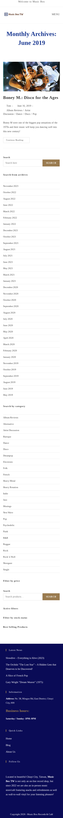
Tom (8, 106)
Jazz (5, 499)
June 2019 (8, 388)
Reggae (6, 544)
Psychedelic (9, 525)
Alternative (8, 424)
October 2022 (9, 192)
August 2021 (9, 249)
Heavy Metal (9, 481)
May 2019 (8, 395)
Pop (35, 114)
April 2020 (8, 338)
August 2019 (9, 382)
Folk (5, 468)
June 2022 (8, 205)
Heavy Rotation (10, 487)
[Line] (20, 768)
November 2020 (10, 293)
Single (6, 569)
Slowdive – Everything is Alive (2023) (25, 658)
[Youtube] (16, 768)
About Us (10, 752)
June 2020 (8, 325)
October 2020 (9, 300)
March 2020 (9, 344)
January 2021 (9, 281)
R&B (5, 538)
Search (6, 157)
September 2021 (11, 243)
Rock (5, 550)
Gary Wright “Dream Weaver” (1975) (24, 682)
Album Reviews (14, 110)
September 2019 (11, 376)
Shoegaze (7, 563)
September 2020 (11, 306)
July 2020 (8, 319)
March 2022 (9, 211)
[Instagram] (12, 768)
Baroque (7, 436)
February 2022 (10, 217)
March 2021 (9, 274)
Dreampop (8, 455)
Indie (5, 493)
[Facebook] (8, 768)
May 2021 (8, 268)
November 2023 (10, 186)
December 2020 (10, 287)
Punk (5, 531)
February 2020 (10, 350)
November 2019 (10, 363)
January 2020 (9, 357)
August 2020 (9, 312)
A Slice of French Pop (17, 675)
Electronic (8, 462)
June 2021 (8, 262)
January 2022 (9, 224)
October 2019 (9, 369)
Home (9, 738)
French (6, 474)
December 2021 (10, 230)
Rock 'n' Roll (9, 557)
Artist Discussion (11, 430)
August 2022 (9, 198)
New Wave (8, 512)
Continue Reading (18, 139)
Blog (8, 745)
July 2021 (8, 255)
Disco (27, 114)
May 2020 (8, 331)
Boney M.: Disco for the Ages (30, 97)
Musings (7, 506)
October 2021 (9, 236)
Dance (19, 114)
